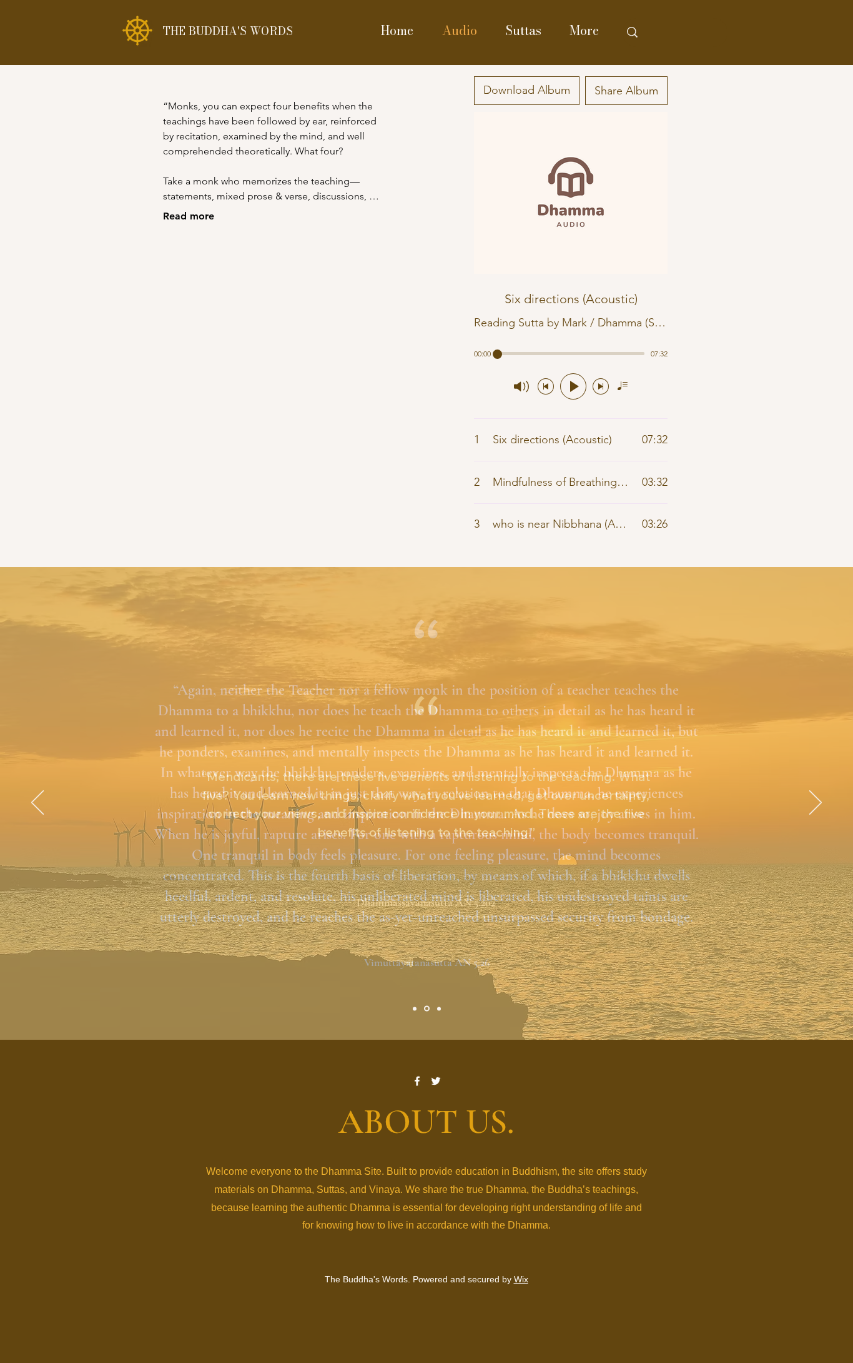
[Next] (815, 803)
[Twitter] (436, 1081)
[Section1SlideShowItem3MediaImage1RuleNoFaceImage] (439, 1008)
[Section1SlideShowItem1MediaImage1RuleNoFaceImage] (415, 1008)
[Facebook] (417, 1081)
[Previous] (37, 803)
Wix (521, 1279)
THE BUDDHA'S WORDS (228, 31)
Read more (188, 216)
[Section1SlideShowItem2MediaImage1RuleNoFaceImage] (427, 1009)
